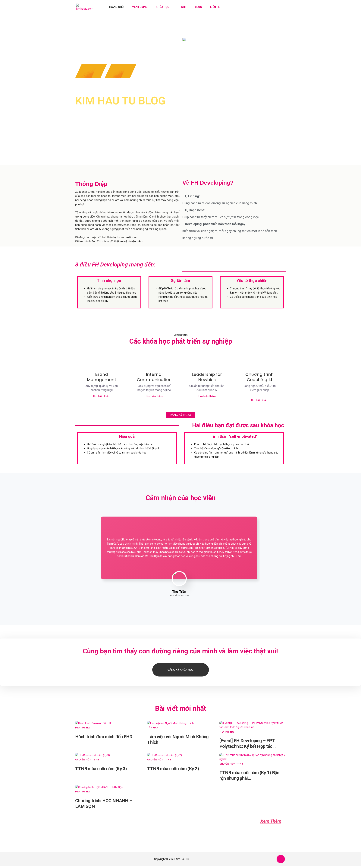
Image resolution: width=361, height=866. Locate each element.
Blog (198, 6)
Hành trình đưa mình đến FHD (103, 736)
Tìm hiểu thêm (259, 400)
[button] (271, 821)
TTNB (95, 759)
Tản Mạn (152, 727)
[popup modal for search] (279, 7)
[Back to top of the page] (281, 859)
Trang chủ (116, 6)
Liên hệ (215, 6)
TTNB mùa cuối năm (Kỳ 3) (101, 768)
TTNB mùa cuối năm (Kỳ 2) (173, 768)
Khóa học (162, 6)
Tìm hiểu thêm (101, 396)
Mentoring (140, 6)
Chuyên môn (83, 759)
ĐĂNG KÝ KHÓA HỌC (181, 669)
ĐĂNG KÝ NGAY (180, 415)
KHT (184, 6)
